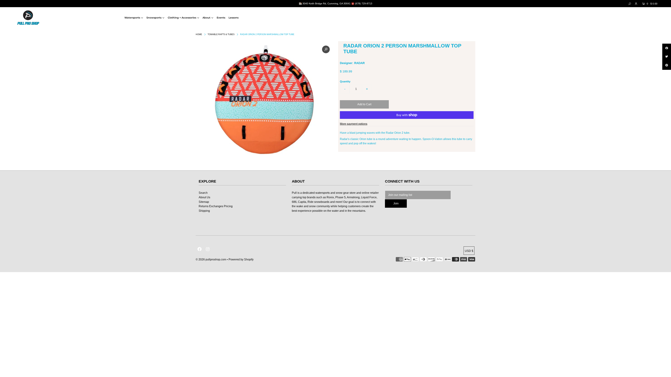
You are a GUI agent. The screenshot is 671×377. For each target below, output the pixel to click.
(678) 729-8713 (363, 3)
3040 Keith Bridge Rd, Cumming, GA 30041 (326, 3)
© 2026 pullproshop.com (211, 259)
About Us (204, 197)
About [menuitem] (206, 17)
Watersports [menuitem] (132, 17)
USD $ (469, 250)
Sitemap (204, 201)
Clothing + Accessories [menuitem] (182, 17)
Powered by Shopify (241, 259)
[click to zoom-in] (326, 49)
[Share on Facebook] (666, 48)
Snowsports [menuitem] (153, 17)
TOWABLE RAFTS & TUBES (221, 34)
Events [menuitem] (221, 17)
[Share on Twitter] (666, 56)
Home (199, 34)
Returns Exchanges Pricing (216, 206)
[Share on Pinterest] (666, 65)
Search (203, 192)
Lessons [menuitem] (234, 17)
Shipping (204, 210)
